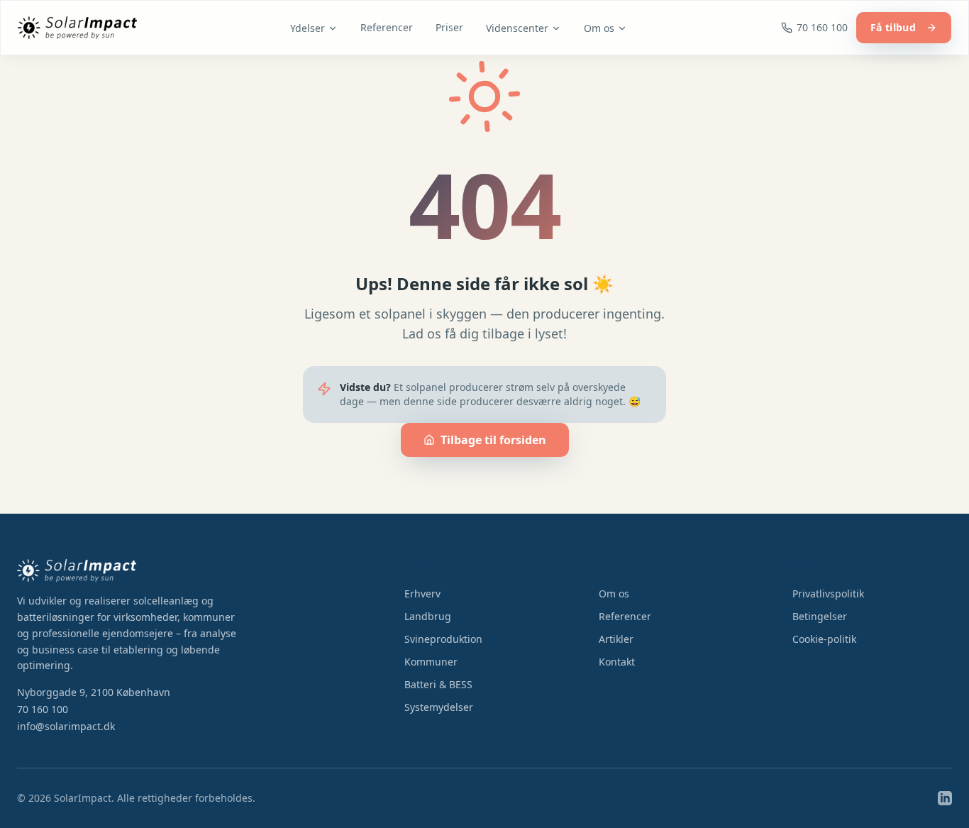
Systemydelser (438, 707)
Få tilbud (893, 27)
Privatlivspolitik (828, 593)
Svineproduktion (443, 639)
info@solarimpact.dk (66, 726)
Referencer (386, 27)
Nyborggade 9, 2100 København (93, 692)
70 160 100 (42, 709)
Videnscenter (517, 28)
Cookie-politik (824, 639)
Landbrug (427, 616)
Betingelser (819, 616)
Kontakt (617, 661)
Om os (599, 28)
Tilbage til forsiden (493, 440)
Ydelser (307, 28)
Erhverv (422, 593)
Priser (449, 27)
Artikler (616, 639)
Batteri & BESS (438, 684)
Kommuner (431, 661)
